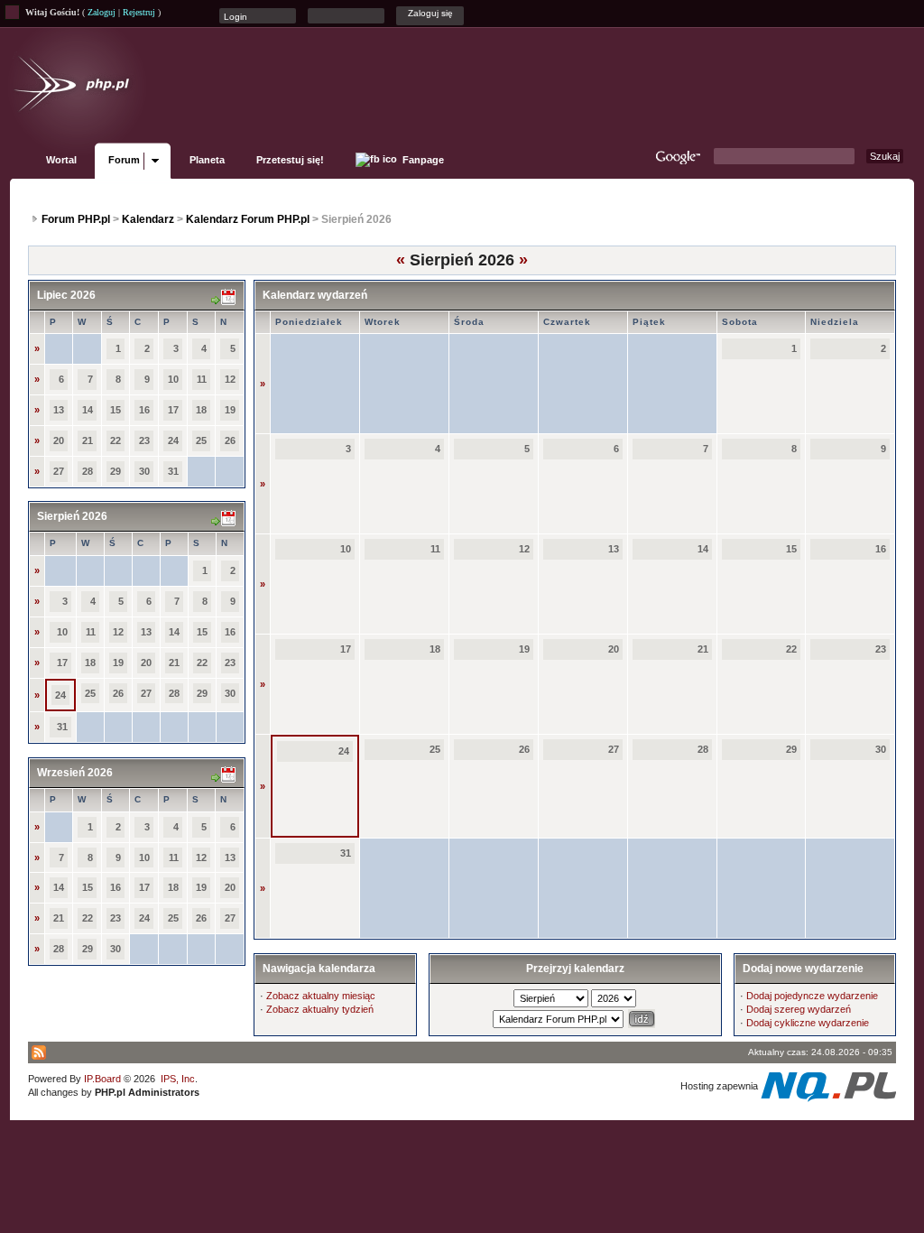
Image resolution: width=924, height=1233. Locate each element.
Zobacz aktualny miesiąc (320, 995)
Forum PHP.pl (76, 219)
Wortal (61, 159)
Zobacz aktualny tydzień (320, 1009)
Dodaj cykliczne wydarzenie (807, 1022)
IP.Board (102, 1078)
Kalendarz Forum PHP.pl (248, 219)
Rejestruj (139, 12)
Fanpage (422, 159)
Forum (124, 159)
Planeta (207, 159)
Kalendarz (148, 219)
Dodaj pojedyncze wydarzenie (812, 995)
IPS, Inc (178, 1078)
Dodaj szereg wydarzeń (798, 1009)
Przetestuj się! (290, 159)
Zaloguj (102, 12)
